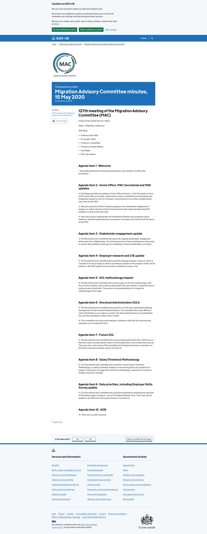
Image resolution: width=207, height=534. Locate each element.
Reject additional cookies (91, 29)
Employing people (95, 470)
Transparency (129, 489)
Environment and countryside (100, 475)
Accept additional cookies (64, 29)
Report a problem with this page (139, 439)
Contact (102, 514)
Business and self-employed (64, 475)
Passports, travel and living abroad (102, 489)
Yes (79, 439)
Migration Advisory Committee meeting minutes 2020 (104, 44)
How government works (133, 494)
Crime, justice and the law (63, 489)
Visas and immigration (97, 494)
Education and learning (97, 465)
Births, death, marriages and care (66, 470)
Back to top (58, 422)
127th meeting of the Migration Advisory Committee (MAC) (63, 114)
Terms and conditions (117, 514)
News (125, 470)
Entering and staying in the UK (70, 44)
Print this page (61, 121)
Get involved (128, 499)
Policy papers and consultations (137, 484)
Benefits (55, 465)
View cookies (111, 30)
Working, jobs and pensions (99, 499)
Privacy (61, 514)
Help (54, 514)
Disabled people (59, 494)
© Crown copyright (146, 527)
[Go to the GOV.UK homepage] (60, 38)
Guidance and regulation (133, 475)
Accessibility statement (86, 514)
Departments (129, 465)
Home (54, 44)
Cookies (70, 514)
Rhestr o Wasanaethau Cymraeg (66, 517)
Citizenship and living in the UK (65, 484)
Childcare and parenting (62, 480)
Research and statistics (133, 480)
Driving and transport (61, 499)
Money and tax (93, 484)
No (92, 439)
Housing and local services (99, 480)
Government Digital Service (94, 517)
